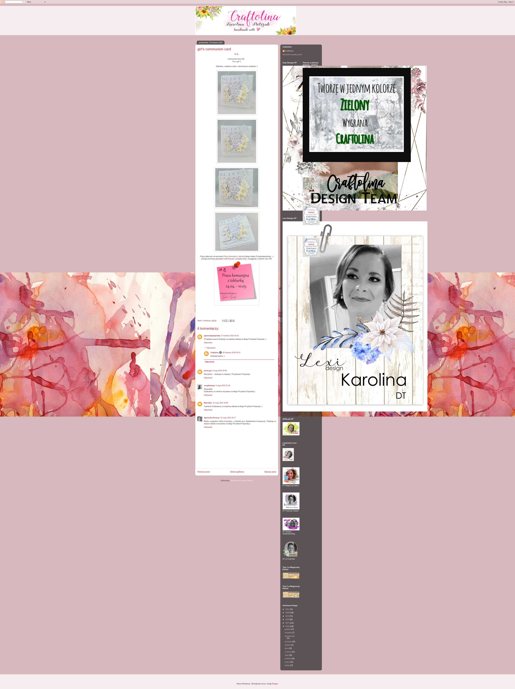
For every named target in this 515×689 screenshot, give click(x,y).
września (288, 642)
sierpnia (288, 645)
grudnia (288, 629)
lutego (287, 665)
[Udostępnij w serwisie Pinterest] (233, 320)
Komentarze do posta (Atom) (241, 480)
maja (287, 655)
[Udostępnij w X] (228, 320)
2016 (287, 626)
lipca (287, 648)
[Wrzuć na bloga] (226, 320)
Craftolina (214, 353)
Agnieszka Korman (212, 418)
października (290, 636)
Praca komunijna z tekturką (234, 256)
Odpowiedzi (211, 348)
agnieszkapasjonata (212, 336)
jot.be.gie (208, 371)
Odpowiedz (208, 343)
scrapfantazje (209, 386)
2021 (287, 609)
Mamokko (208, 403)
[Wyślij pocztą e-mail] (223, 320)
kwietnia (288, 658)
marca (287, 662)
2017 (287, 623)
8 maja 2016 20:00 (219, 371)
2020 (287, 613)
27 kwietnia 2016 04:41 (230, 336)
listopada (288, 633)
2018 (287, 619)
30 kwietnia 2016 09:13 (231, 353)
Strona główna (237, 472)
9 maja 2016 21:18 (223, 386)
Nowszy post (203, 472)
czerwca (288, 652)
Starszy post (270, 472)
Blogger (275, 684)
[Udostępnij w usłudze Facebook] (231, 320)
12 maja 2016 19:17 (228, 418)
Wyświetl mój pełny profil (292, 55)
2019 (287, 616)
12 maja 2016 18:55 (220, 403)
